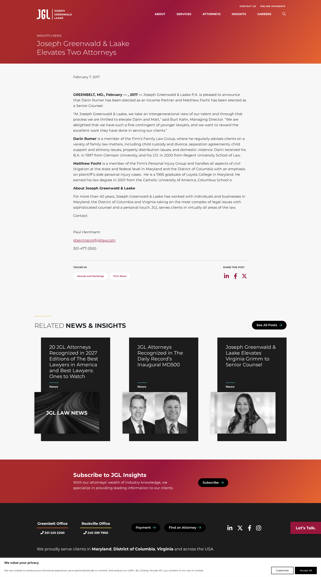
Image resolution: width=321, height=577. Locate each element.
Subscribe (211, 482)
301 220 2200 (54, 533)
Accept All (306, 570)
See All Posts (266, 325)
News (57, 35)
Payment (143, 527)
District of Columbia (134, 549)
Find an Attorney (182, 527)
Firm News (119, 276)
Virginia (165, 549)
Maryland (102, 549)
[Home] (54, 14)
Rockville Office (96, 523)
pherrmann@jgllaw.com (94, 240)
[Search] (284, 14)
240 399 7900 (97, 533)
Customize (282, 570)
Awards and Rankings (90, 276)
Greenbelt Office (52, 523)
